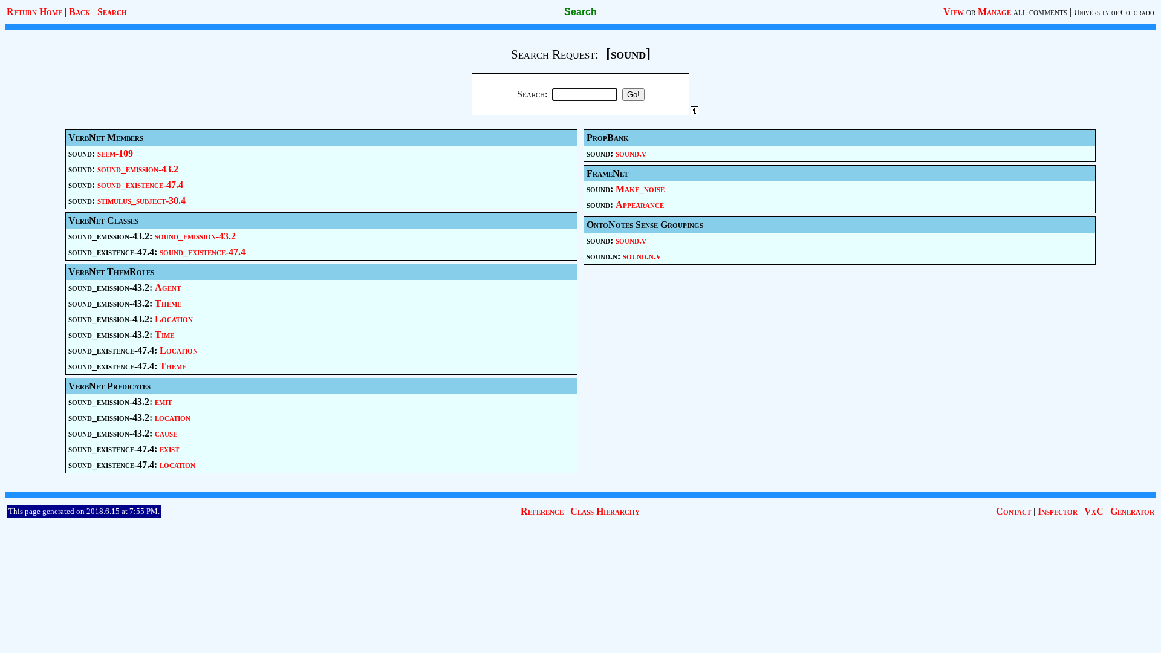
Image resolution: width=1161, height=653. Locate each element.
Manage (994, 12)
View (953, 12)
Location (174, 319)
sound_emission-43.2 (137, 169)
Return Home (34, 12)
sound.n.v (642, 256)
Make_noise (640, 189)
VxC (1094, 511)
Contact (1013, 511)
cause (166, 433)
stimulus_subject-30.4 (141, 200)
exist (169, 449)
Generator (1132, 511)
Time (164, 335)
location (172, 417)
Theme (168, 303)
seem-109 (115, 153)
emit (163, 402)
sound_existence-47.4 (140, 185)
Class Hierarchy (605, 511)
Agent (168, 287)
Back (80, 12)
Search (112, 12)
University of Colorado (1114, 12)
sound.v (631, 153)
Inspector (1058, 511)
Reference (542, 511)
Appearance (640, 205)
